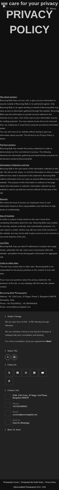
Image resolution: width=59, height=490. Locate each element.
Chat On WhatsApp (21, 423)
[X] (9, 372)
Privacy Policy (50, 482)
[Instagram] (26, 372)
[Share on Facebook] (14, 357)
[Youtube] (43, 372)
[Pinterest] (9, 381)
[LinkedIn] (34, 372)
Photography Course (11, 482)
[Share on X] (8, 357)
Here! (48, 341)
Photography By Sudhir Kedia (32, 482)
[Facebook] (17, 372)
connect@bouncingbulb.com (25, 414)
